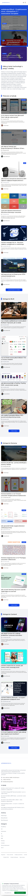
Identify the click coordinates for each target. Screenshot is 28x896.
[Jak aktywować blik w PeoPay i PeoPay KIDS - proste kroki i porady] (14, 377)
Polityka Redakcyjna (14, 857)
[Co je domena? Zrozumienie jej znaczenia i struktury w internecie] (14, 54)
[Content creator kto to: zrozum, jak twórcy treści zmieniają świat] (14, 656)
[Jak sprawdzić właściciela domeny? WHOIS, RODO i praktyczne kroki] (14, 23)
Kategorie (4, 824)
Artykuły (3, 785)
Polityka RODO (6, 857)
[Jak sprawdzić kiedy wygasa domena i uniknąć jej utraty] (14, 516)
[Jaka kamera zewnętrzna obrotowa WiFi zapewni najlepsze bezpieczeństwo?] (14, 169)
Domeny (3, 840)
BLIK (2, 838)
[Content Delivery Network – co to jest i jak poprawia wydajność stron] (14, 688)
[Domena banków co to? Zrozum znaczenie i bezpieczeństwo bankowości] (14, 484)
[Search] (25, 2)
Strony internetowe (5, 845)
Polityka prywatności (18, 854)
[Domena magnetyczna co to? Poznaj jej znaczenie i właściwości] (14, 548)
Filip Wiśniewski (7, 330)
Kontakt (25, 854)
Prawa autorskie (10, 854)
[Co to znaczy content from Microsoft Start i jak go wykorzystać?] (14, 106)
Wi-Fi (2, 847)
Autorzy (3, 812)
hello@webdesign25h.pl (8, 781)
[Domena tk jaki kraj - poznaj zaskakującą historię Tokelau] (14, 453)
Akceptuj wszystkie (20, 892)
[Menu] (23, 2)
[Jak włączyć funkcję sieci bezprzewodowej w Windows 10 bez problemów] (14, 137)
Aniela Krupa (6, 425)
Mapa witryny (22, 857)
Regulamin (3, 854)
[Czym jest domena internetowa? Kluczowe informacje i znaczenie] (14, 201)
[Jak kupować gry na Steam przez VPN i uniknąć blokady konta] (14, 265)
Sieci (2, 836)
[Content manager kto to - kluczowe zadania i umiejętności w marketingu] (14, 233)
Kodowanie (3, 831)
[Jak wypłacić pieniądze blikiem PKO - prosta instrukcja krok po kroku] (14, 406)
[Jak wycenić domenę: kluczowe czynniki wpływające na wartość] (14, 580)
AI (1, 833)
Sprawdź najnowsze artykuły (14, 289)
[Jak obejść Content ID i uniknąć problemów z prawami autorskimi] (14, 624)
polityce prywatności (14, 890)
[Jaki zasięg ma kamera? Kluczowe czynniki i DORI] (14, 38)
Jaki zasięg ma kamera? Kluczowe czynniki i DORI (12, 42)
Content (2, 843)
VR (1, 829)
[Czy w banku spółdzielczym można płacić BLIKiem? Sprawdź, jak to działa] (14, 310)
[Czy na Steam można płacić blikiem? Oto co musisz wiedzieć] (14, 346)
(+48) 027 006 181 (6, 779)
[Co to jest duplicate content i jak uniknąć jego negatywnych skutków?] (14, 721)
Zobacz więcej (14, 430)
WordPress (3, 826)
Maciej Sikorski (6, 393)
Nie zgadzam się (8, 892)
